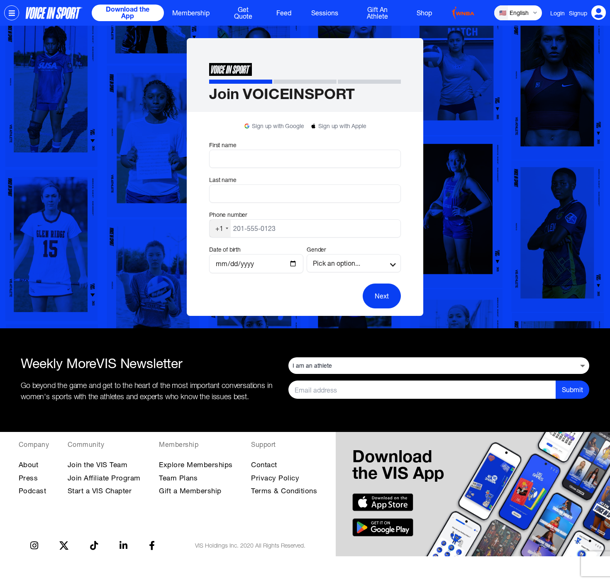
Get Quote (243, 12)
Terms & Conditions (284, 490)
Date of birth (225, 249)
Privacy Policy (275, 477)
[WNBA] (463, 13)
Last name (223, 179)
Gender (316, 249)
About (29, 464)
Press (28, 477)
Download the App (127, 13)
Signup (578, 13)
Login (557, 13)
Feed (283, 13)
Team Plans (178, 477)
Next (382, 296)
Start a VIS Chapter (100, 490)
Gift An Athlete (377, 12)
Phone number (228, 214)
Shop (424, 13)
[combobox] (220, 228)
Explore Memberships (196, 464)
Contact (264, 464)
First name (222, 144)
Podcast (32, 490)
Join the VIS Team (98, 464)
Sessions (324, 13)
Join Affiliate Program (104, 477)
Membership (191, 13)
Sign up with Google (278, 125)
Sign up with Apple (342, 125)
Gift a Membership (190, 490)
